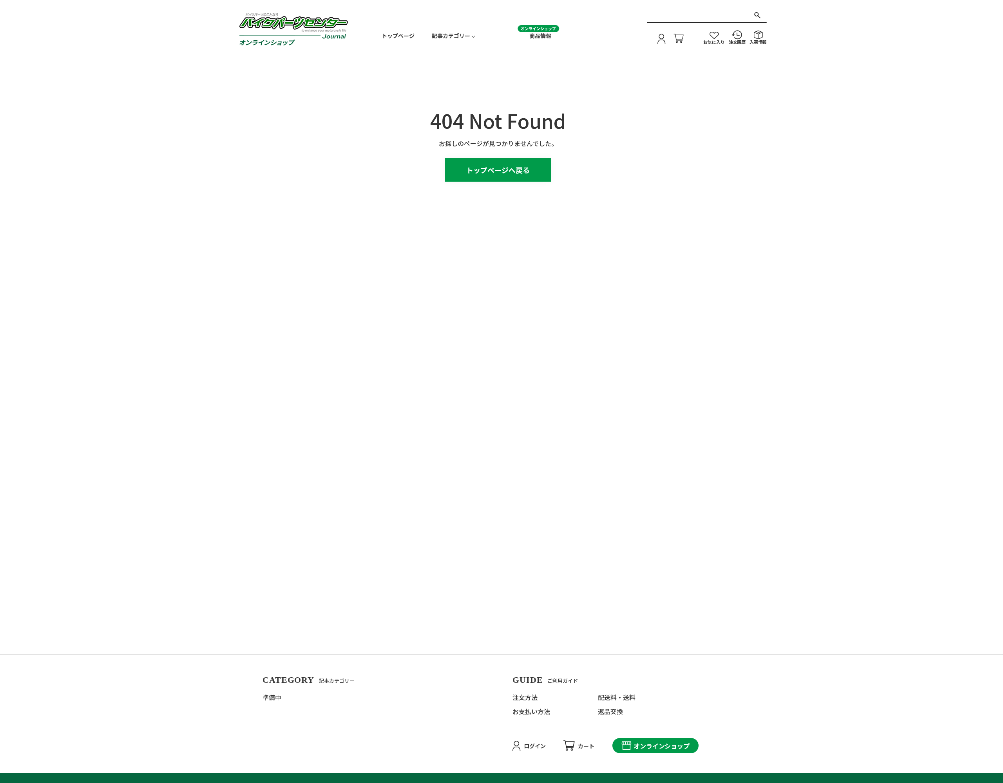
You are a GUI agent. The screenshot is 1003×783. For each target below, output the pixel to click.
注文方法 (525, 697)
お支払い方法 (531, 711)
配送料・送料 (616, 697)
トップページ (398, 35)
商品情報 (540, 35)
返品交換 (610, 711)
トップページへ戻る (498, 170)
